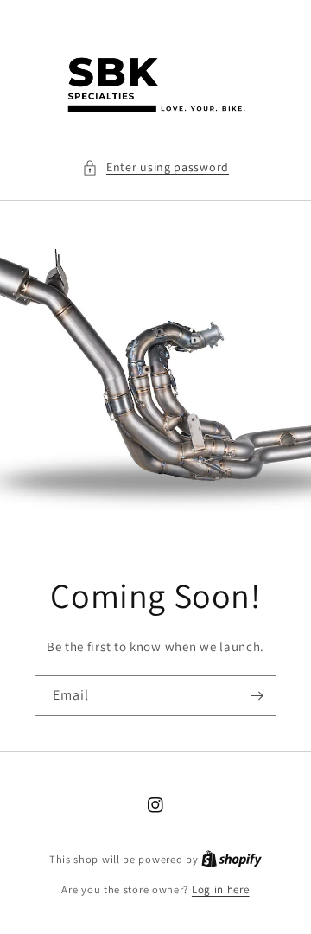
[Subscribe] (257, 695)
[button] (155, 167)
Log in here (221, 889)
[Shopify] (231, 859)
